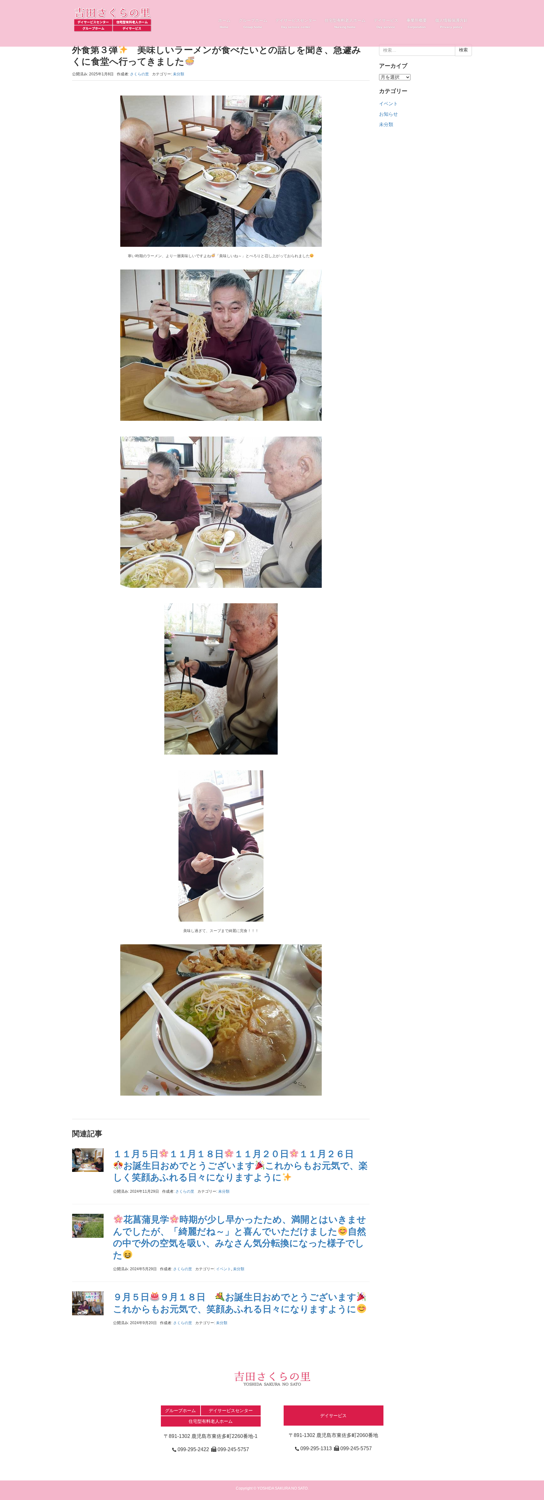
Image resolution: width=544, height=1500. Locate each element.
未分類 (178, 74)
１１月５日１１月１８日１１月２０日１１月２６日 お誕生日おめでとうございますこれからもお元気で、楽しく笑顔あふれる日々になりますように (240, 1166)
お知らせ (388, 114)
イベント (223, 1269)
